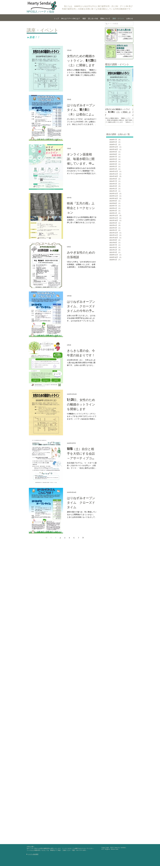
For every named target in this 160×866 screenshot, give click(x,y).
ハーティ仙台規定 (33, 854)
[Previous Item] (109, 87)
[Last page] (83, 538)
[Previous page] (51, 538)
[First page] (46, 538)
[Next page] (78, 538)
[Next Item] (130, 87)
